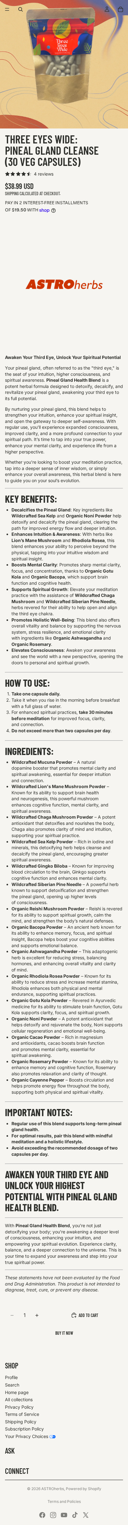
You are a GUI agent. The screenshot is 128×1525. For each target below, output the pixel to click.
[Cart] (120, 9)
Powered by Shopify (83, 1488)
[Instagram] (53, 1515)
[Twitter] (85, 1515)
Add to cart (88, 1315)
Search (12, 1384)
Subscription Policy (24, 1428)
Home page (17, 1392)
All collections (19, 1399)
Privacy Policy (19, 1407)
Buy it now (64, 1333)
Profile (11, 1377)
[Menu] (7, 9)
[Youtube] (64, 1515)
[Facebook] (42, 1515)
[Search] (20, 9)
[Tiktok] (75, 1515)
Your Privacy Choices (26, 1436)
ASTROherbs (52, 1488)
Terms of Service (22, 1414)
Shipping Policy (20, 1421)
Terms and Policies (64, 1501)
